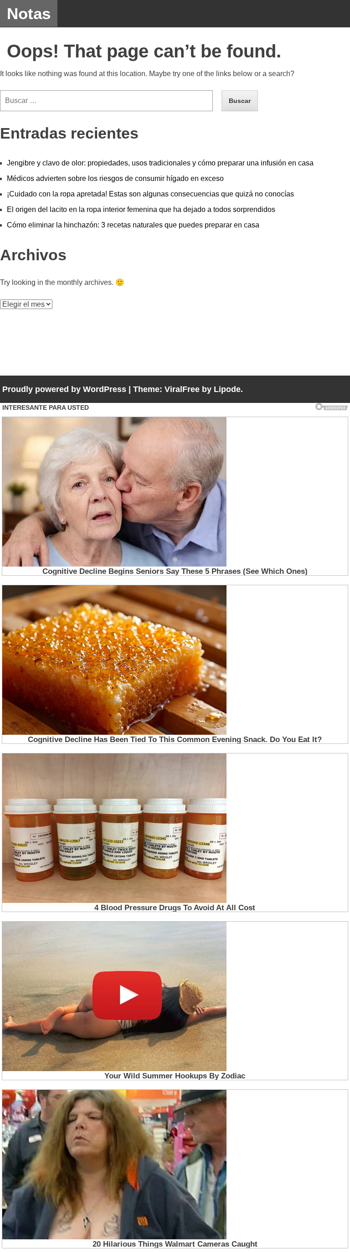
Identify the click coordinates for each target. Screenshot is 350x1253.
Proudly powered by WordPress (64, 389)
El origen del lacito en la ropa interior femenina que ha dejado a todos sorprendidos (141, 209)
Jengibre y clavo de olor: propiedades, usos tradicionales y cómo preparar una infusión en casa (160, 163)
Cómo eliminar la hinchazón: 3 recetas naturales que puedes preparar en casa (133, 225)
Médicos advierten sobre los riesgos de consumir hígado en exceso (115, 178)
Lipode (227, 389)
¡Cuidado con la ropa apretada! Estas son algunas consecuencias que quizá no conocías (150, 194)
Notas (29, 13)
